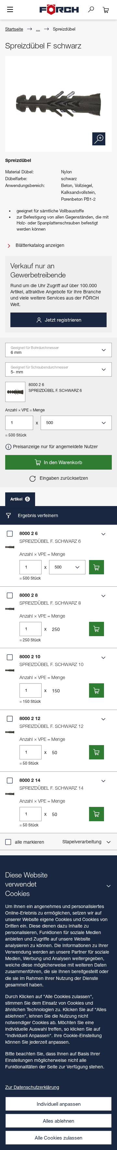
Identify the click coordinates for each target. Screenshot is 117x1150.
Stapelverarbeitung (82, 841)
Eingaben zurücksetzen (63, 478)
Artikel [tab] (19, 499)
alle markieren (29, 842)
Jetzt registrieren (62, 320)
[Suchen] (93, 9)
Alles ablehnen (58, 1121)
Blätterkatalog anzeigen (39, 245)
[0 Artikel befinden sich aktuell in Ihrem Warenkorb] (105, 10)
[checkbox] (10, 534)
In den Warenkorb (62, 462)
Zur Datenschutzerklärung (32, 1087)
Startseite (14, 29)
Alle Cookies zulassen (58, 1138)
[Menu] (10, 10)
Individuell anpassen (59, 1104)
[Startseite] (59, 10)
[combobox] (61, 352)
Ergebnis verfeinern (37, 515)
